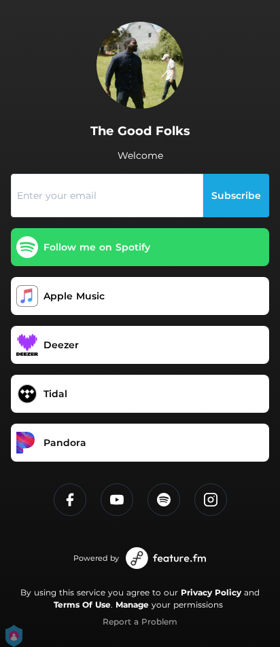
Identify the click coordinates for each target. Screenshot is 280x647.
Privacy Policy (211, 592)
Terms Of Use (82, 604)
